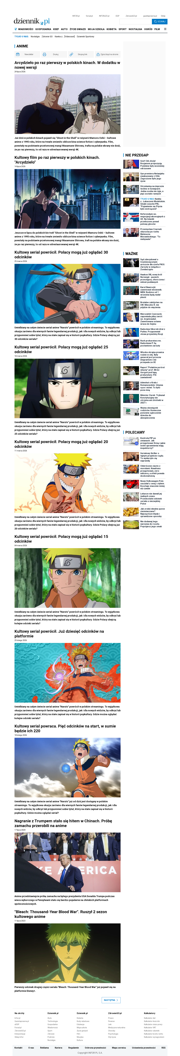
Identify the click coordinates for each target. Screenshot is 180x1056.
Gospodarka (53, 1024)
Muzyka (80, 1037)
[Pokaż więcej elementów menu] (165, 29)
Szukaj (161, 21)
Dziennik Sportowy (85, 36)
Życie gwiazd (82, 1031)
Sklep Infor (19, 1037)
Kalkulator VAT (150, 1028)
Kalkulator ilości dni (152, 1021)
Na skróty (19, 1013)
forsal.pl (89, 16)
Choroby (111, 1031)
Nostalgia (35, 36)
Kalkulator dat (149, 1018)
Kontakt (18, 1048)
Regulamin (73, 1048)
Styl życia (112, 1037)
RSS (164, 1048)
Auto (50, 1018)
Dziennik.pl (53, 1013)
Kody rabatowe (83, 1021)
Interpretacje (20, 1034)
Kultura (80, 1040)
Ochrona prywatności (95, 1048)
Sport (50, 1031)
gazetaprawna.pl (150, 16)
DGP (117, 16)
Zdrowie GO (47, 36)
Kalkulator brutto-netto (153, 1034)
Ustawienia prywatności (143, 1048)
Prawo (111, 1018)
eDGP (17, 1024)
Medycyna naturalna (116, 1028)
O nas (31, 1048)
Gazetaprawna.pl (22, 1021)
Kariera (58, 1048)
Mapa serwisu (119, 1048)
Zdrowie (51, 1034)
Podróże (51, 1037)
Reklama (44, 1048)
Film (78, 1034)
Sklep (163, 16)
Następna (109, 1000)
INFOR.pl (76, 16)
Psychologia (113, 1034)
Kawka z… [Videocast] (65, 36)
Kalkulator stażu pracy (153, 1024)
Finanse (111, 1021)
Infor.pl (17, 1018)
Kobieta (80, 1018)
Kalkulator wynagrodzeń (154, 1037)
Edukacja (80, 1024)
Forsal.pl (18, 1028)
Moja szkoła (82, 1028)
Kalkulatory (149, 1013)
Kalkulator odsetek (151, 1031)
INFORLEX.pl (104, 16)
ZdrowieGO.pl (131, 16)
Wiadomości (53, 1028)
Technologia (53, 1021)
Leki (109, 1024)
